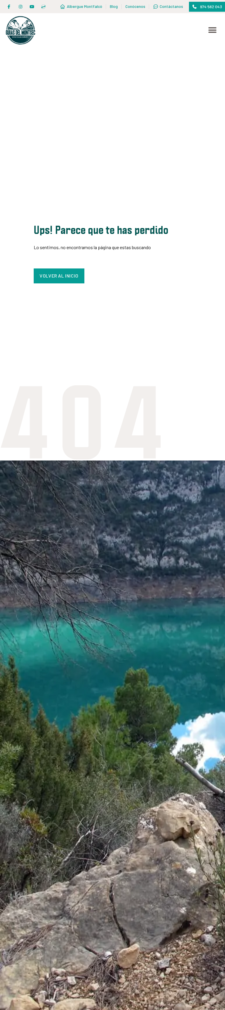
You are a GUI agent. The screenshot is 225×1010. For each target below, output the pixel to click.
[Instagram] (20, 6)
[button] (207, 7)
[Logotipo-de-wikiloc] (43, 6)
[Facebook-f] (9, 6)
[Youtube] (32, 6)
